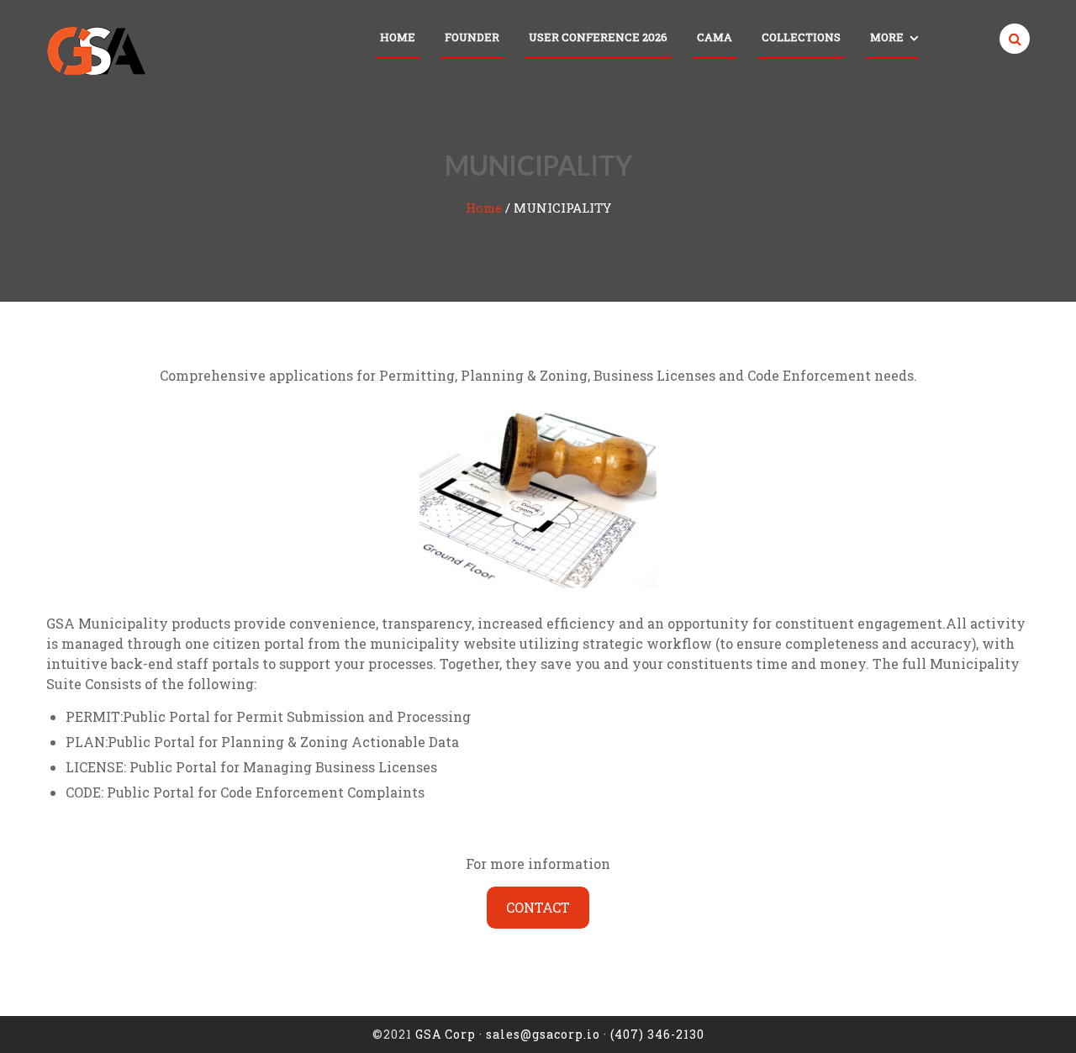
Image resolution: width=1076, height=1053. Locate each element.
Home (397, 37)
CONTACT (538, 907)
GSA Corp (445, 1034)
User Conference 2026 (598, 37)
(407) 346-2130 (657, 1034)
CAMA (714, 37)
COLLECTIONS (801, 37)
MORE (887, 37)
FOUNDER (472, 37)
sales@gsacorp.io (543, 1034)
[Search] (1011, 38)
